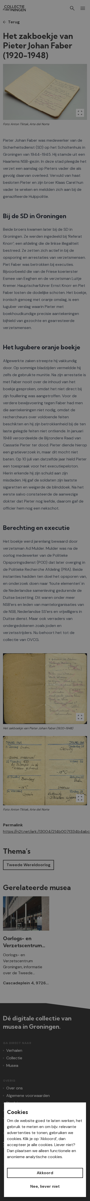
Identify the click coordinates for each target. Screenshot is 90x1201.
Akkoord (45, 1172)
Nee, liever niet (45, 1186)
